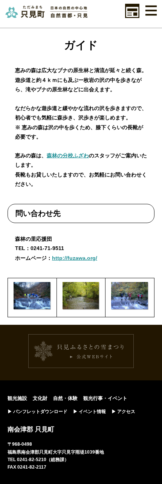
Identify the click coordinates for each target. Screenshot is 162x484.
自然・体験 (65, 398)
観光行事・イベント (105, 398)
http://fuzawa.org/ (74, 258)
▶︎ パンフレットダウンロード (37, 411)
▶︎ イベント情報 (89, 411)
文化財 (40, 398)
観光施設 (17, 398)
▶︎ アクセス (123, 411)
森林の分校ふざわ (68, 155)
